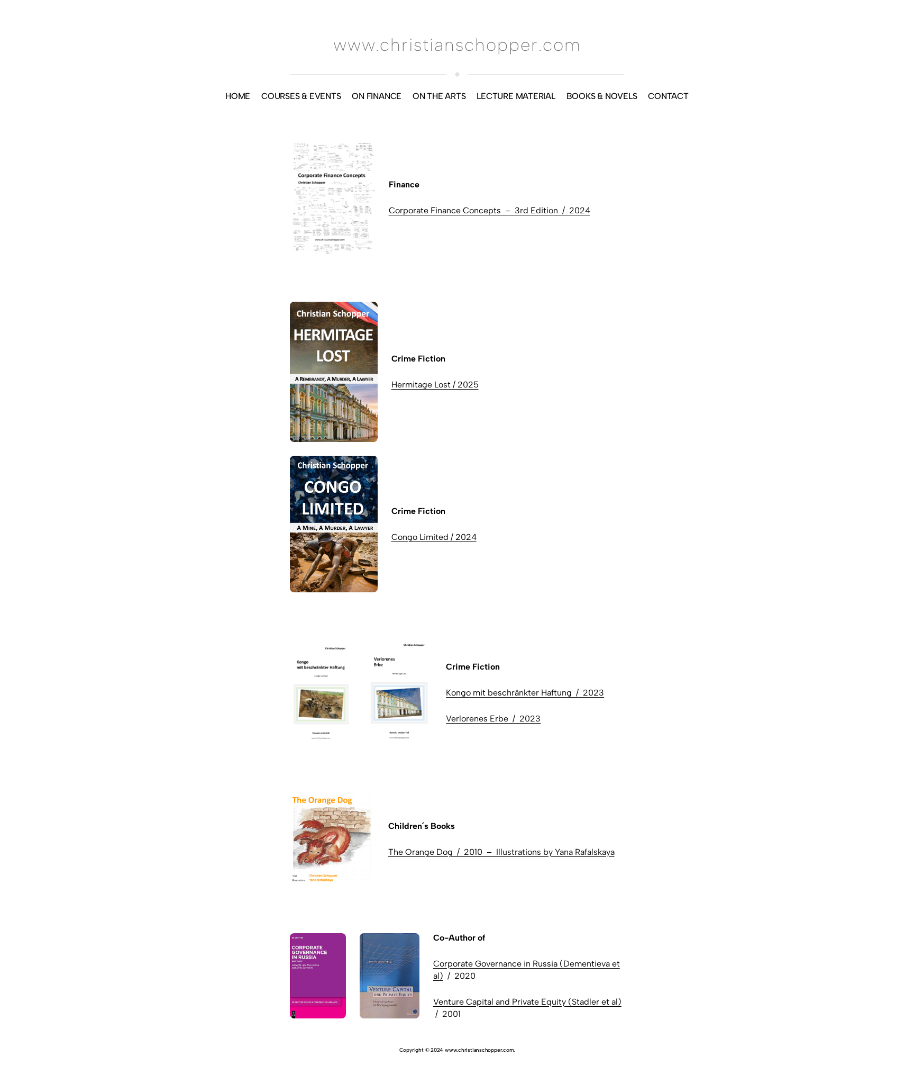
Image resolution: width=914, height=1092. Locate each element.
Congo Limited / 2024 (434, 537)
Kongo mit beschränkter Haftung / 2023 (525, 693)
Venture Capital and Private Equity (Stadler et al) (527, 1002)
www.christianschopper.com (457, 44)
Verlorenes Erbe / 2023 (493, 719)
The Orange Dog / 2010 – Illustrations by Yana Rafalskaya (501, 852)
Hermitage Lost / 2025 (435, 385)
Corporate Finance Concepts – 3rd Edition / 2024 (489, 210)
